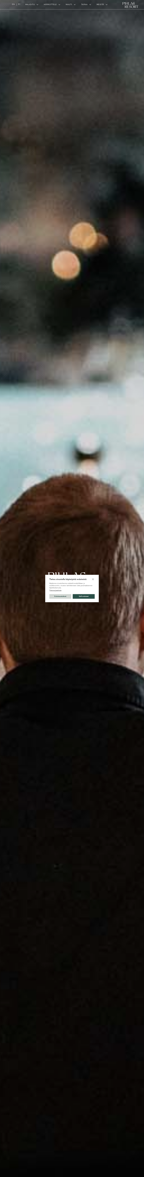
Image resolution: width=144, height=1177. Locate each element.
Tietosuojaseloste (55, 590)
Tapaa (84, 4)
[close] (93, 579)
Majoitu (30, 4)
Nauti (69, 4)
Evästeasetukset (60, 596)
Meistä (100, 4)
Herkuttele (50, 4)
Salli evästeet (84, 596)
